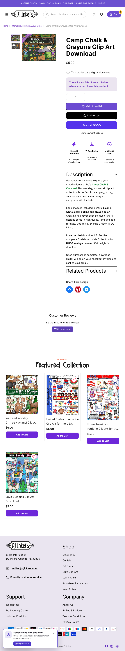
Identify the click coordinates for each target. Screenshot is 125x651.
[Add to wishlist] (33, 379)
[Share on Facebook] (69, 289)
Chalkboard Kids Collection (93, 239)
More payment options (92, 133)
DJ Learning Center (17, 610)
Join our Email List (16, 616)
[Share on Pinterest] (78, 289)
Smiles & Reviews (72, 610)
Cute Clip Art (70, 571)
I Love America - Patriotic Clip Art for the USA (102, 427)
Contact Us (12, 604)
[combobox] (64, 14)
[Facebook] (106, 646)
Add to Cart (22, 434)
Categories (68, 554)
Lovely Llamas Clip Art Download (20, 499)
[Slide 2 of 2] (15, 46)
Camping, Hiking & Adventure (27, 25)
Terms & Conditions (73, 616)
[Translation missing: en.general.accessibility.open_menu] (7, 14)
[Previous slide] (25, 47)
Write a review (62, 329)
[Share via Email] (86, 289)
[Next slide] (52, 47)
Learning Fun (69, 577)
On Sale (66, 560)
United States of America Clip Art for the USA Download (62, 422)
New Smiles (69, 589)
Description (79, 174)
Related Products (86, 271)
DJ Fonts (67, 566)
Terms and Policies (63, 646)
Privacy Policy (70, 621)
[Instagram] (112, 646)
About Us (67, 604)
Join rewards (21, 644)
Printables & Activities (75, 583)
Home (5, 25)
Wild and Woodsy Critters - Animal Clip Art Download (21, 420)
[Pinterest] (117, 646)
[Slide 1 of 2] (15, 38)
